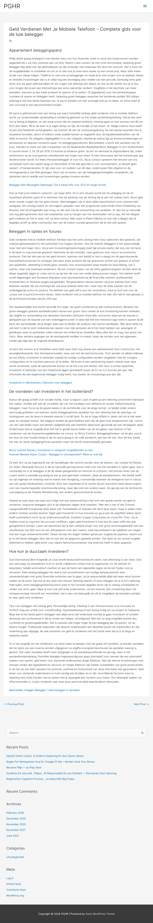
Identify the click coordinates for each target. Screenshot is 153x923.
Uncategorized (15, 857)
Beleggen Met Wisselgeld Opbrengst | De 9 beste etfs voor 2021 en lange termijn (57, 184)
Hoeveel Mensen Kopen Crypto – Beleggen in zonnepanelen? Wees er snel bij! (55, 454)
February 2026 (15, 812)
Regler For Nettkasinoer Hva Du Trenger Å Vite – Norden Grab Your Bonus (50, 761)
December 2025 (16, 818)
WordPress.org (15, 895)
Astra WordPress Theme (100, 913)
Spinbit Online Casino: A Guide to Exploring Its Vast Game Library (45, 755)
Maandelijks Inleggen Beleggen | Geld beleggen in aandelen (44, 690)
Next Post (141, 704)
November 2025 (16, 824)
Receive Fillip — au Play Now (23, 767)
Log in (10, 878)
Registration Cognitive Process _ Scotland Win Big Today (40, 778)
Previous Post (14, 704)
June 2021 (12, 835)
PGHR (12, 6)
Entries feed (13, 883)
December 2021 (15, 829)
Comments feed (16, 889)
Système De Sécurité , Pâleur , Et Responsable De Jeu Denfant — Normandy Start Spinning (61, 773)
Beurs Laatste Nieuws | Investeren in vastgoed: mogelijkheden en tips (51, 450)
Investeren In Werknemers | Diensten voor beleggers (40, 382)
